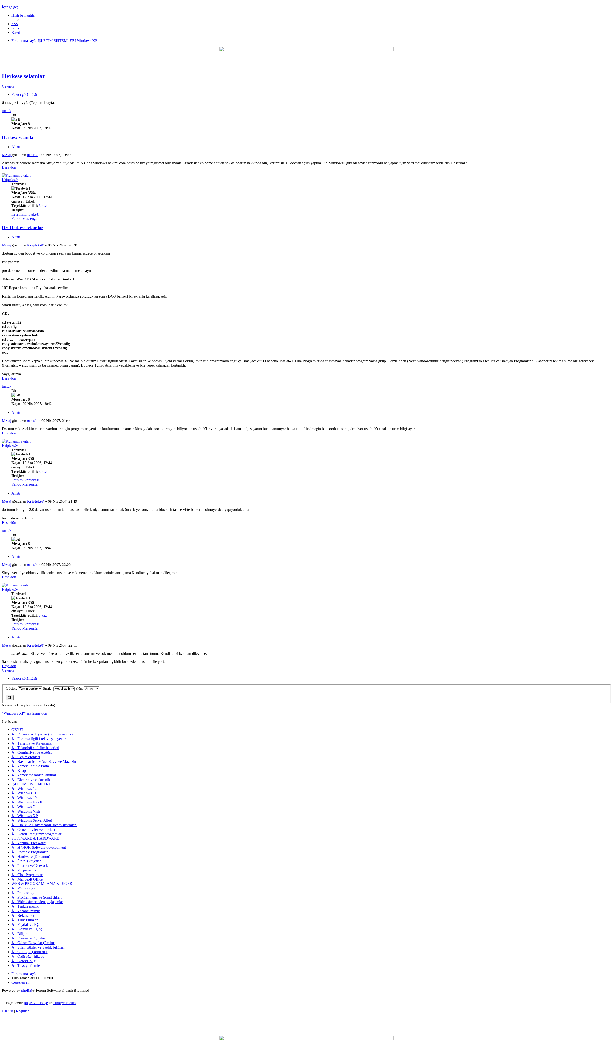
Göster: (12, 688)
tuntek (6, 111)
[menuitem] (14, 24)
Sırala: (48, 688)
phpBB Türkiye (36, 1003)
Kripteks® (10, 180)
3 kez (43, 206)
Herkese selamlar (23, 76)
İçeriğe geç (10, 7)
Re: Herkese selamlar (22, 227)
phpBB (26, 990)
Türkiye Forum (64, 1003)
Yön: (79, 688)
